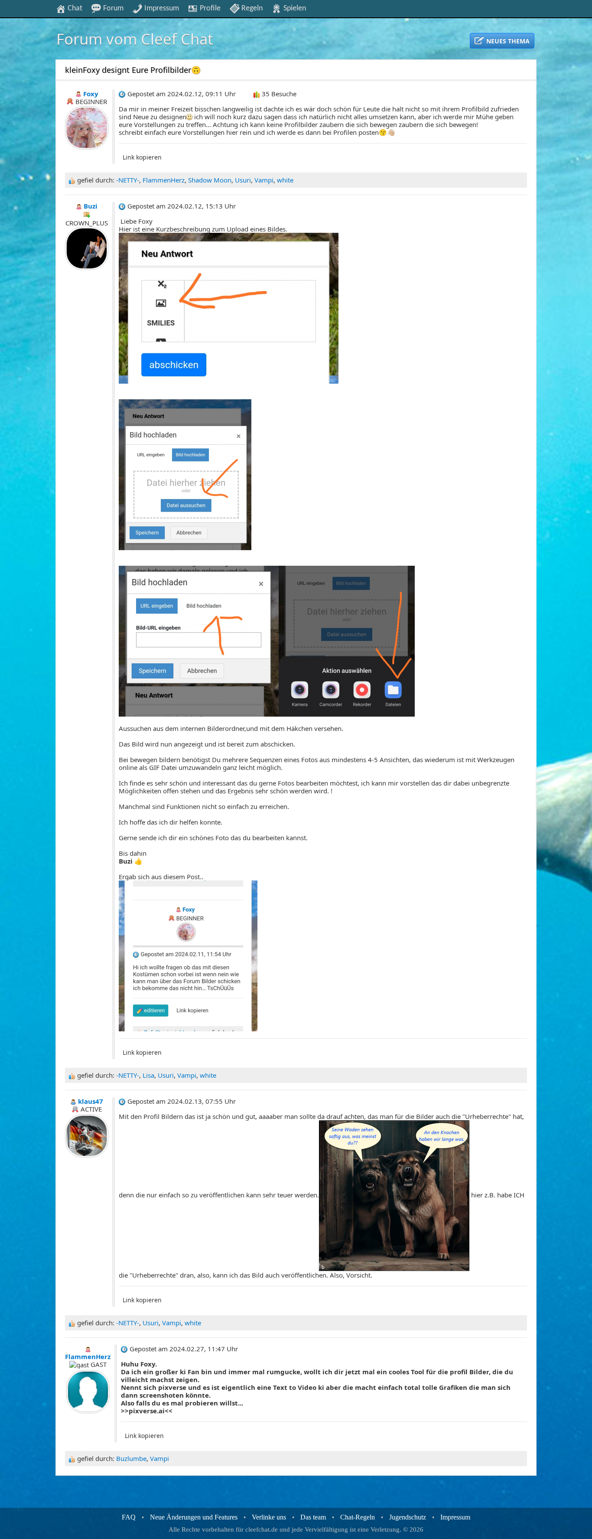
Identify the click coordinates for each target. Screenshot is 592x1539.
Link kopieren (142, 157)
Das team (313, 1517)
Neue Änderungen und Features (193, 1517)
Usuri (243, 180)
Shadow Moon (209, 180)
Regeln (251, 8)
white (285, 180)
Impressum (161, 8)
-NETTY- (127, 180)
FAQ (129, 1517)
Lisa (148, 1075)
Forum (112, 8)
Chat (74, 8)
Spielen (294, 8)
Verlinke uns (269, 1517)
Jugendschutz (407, 1517)
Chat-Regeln (357, 1517)
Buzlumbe (131, 1458)
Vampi (263, 180)
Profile (209, 8)
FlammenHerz (164, 180)
